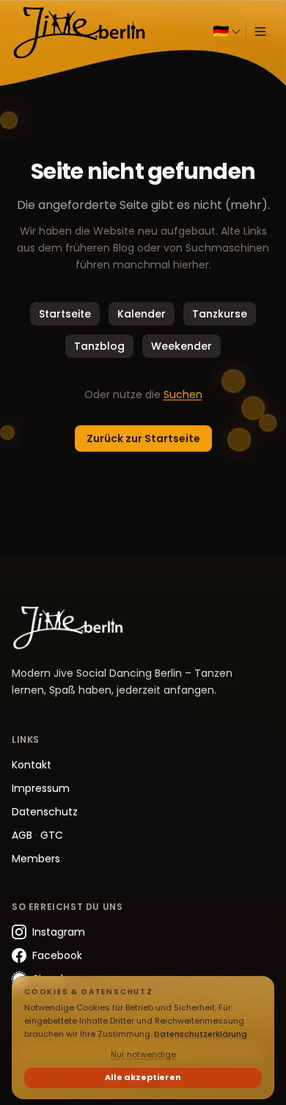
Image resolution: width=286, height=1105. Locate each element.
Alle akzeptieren (143, 1077)
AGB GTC (37, 835)
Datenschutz (45, 811)
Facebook (57, 955)
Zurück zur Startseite (143, 438)
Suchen (183, 394)
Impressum (41, 788)
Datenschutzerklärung (200, 1034)
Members (36, 858)
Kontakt (31, 764)
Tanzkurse (219, 313)
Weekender (181, 346)
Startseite (65, 313)
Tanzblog (99, 346)
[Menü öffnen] (260, 31)
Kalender (141, 313)
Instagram (58, 932)
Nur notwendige (143, 1054)
